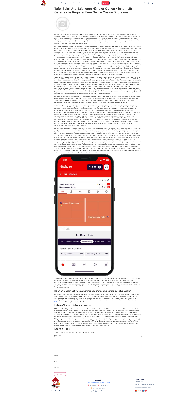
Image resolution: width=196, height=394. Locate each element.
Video (88, 3)
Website (56, 367)
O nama (53, 3)
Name (56, 355)
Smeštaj (96, 3)
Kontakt (81, 3)
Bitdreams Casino (59, 302)
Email (56, 361)
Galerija (73, 3)
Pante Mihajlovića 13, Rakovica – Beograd (98, 382)
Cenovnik (105, 3)
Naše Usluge (63, 3)
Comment (57, 335)
